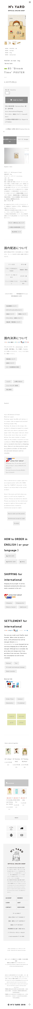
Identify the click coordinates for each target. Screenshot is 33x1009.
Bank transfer (10, 671)
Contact (20, 699)
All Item (12, 50)
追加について (10, 314)
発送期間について (11, 306)
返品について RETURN (16, 924)
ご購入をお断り (15, 978)
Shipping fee (20, 603)
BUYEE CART (12, 561)
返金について (10, 363)
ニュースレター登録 (12, 385)
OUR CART (11, 556)
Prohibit (16, 523)
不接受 (6, 989)
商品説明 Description (9, 140)
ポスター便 (10, 200)
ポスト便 (23, 264)
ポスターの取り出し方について (16, 222)
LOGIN (8, 902)
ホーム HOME (16, 913)
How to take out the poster (16, 513)
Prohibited (21, 703)
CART (19, 902)
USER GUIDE (21, 907)
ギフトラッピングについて (14, 310)
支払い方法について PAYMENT (16, 917)
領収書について (10, 359)
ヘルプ (8, 381)
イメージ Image (23, 139)
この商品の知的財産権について (16, 227)
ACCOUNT (8, 898)
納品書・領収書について (13, 322)
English (6, 166)
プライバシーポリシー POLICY (17, 932)
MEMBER (20, 898)
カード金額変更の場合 (12, 367)
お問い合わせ (18, 381)
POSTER (12, 48)
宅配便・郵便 (23, 269)
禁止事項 (9, 389)
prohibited (18, 980)
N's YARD (22, 936)
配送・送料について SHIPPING (16, 921)
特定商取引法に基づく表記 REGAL (16, 928)
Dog (11, 52)
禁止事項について (16, 231)
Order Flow (10, 699)
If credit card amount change (15, 667)
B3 (16, 48)
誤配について (22, 314)
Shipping (9, 603)
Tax (16, 663)
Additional (23, 607)
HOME (6, 48)
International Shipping (16, 111)
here (11, 166)
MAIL (23, 561)
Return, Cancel (11, 607)
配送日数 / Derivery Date (16, 106)
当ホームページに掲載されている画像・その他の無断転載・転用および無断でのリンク (16, 961)
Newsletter (9, 703)
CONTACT (8, 907)
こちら (26, 351)
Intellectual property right (16, 518)
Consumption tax (9, 644)
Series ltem (13, 54)
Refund (8, 663)
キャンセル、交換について (14, 318)
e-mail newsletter (13, 936)
